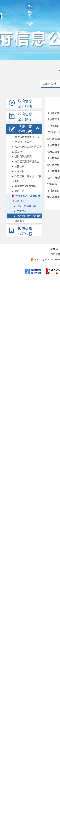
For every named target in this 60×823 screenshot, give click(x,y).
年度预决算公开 (22, 141)
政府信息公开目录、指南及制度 (27, 179)
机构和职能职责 (22, 156)
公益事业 (18, 221)
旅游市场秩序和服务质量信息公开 (26, 198)
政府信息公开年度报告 (25, 136)
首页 (30, 6)
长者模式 (30, 24)
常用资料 (20, 211)
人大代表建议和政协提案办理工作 (27, 149)
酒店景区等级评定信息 (27, 216)
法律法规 (18, 166)
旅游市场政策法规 (25, 206)
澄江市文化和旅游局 (24, 186)
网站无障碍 (30, 14)
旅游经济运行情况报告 (25, 161)
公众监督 (18, 171)
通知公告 (18, 191)
